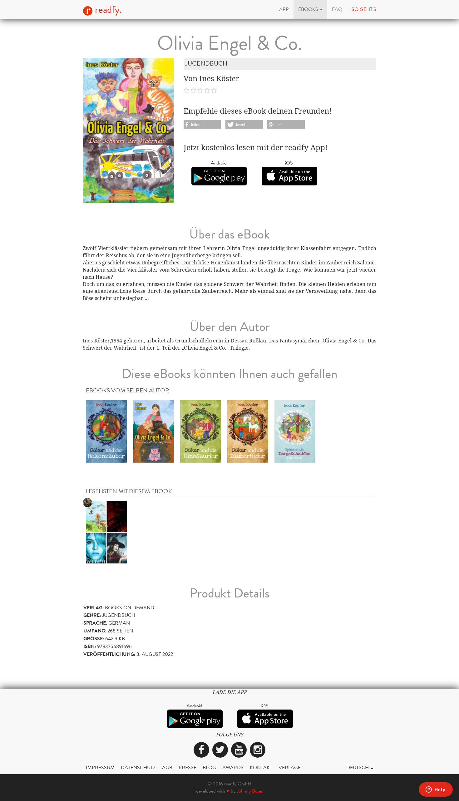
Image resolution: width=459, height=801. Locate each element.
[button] (310, 9)
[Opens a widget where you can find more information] (435, 790)
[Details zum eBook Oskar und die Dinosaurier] (200, 431)
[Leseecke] (106, 532)
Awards (233, 767)
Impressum (100, 767)
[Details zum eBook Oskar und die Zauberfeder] (247, 431)
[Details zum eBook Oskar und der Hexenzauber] (106, 431)
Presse (187, 767)
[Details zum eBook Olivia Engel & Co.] (153, 431)
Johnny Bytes (250, 790)
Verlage (290, 767)
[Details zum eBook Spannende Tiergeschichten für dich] (294, 431)
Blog (209, 767)
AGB (167, 767)
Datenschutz (138, 767)
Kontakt (261, 767)
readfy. (107, 9)
